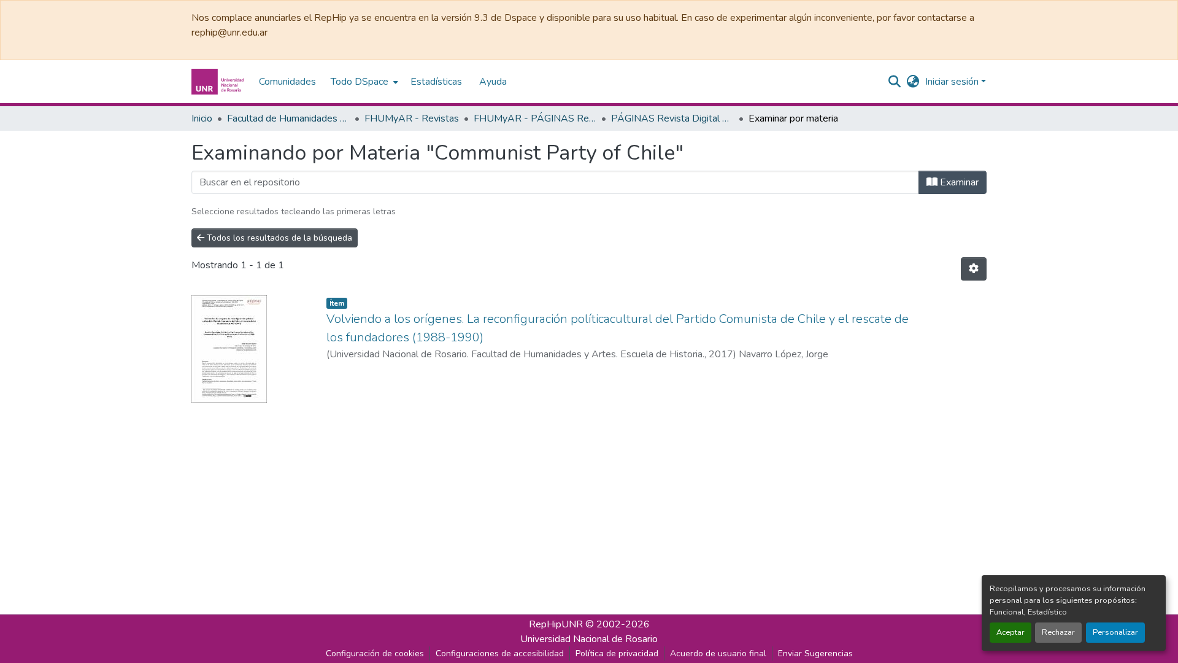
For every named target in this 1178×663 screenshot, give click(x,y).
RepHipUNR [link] (556, 624)
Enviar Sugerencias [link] (815, 653)
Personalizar (1115, 632)
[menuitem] (363, 81)
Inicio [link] (201, 118)
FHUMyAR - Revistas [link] (411, 118)
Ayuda (493, 81)
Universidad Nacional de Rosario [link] (589, 639)
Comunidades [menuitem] (287, 81)
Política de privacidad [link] (617, 653)
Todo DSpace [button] (359, 81)
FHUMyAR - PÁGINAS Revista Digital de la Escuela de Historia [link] (535, 118)
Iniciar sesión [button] (953, 81)
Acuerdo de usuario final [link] (718, 653)
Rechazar (1058, 632)
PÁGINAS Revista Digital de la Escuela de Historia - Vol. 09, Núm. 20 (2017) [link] (672, 118)
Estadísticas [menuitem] (436, 81)
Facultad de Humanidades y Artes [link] (288, 118)
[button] (219, 81)
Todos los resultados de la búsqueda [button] (278, 238)
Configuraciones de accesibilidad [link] (500, 653)
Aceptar (1010, 632)
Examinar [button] (958, 182)
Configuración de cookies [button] (375, 653)
